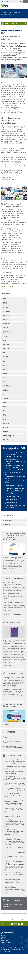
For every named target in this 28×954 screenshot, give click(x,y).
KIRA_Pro (5, 365)
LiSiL (4, 382)
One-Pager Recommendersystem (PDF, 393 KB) (14, 857)
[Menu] (25, 6)
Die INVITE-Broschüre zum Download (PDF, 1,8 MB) (13, 664)
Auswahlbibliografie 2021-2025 (11, 571)
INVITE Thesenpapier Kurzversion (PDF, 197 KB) (14, 736)
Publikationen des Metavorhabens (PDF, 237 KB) (14, 767)
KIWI (4, 369)
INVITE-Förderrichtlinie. (15, 614)
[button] (14, 23)
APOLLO (5, 303)
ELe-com (5, 319)
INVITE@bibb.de (8, 906)
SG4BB (4, 411)
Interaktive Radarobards (10, 287)
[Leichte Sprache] (7, 1)
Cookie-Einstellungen (6, 942)
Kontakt (3, 935)
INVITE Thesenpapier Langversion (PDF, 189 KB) (14, 741)
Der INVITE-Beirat (7, 520)
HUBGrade (5, 328)
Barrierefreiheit (5, 940)
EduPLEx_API (6, 315)
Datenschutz (4, 939)
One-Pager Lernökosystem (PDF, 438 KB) (14, 853)
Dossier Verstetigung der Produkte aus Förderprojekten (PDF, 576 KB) (14, 815)
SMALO (4, 415)
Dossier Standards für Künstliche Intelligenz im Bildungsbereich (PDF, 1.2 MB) (14, 810)
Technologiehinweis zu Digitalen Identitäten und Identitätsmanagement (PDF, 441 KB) (14, 874)
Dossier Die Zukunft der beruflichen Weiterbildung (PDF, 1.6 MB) (13, 772)
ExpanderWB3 (6, 324)
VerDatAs (5, 427)
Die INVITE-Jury (7, 525)
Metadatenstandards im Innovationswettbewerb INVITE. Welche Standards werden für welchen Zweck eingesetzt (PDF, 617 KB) (14, 832)
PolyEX (4, 402)
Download (6, 724)
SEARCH (5, 407)
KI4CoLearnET (6, 349)
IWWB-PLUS (6, 336)
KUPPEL (5, 373)
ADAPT (4, 299)
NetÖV (4, 394)
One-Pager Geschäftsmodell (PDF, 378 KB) (14, 848)
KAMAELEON (6, 344)
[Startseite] (4, 5)
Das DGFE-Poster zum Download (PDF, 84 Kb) (14, 696)
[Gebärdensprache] (2, 1)
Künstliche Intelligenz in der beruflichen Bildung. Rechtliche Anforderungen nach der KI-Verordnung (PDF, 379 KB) (14, 761)
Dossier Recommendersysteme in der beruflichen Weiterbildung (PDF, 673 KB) (14, 789)
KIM (4, 353)
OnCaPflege (6, 398)
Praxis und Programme (14, 12)
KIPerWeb (5, 357)
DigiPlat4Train (7, 311)
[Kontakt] (21, 1)
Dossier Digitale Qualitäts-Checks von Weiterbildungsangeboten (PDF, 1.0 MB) (14, 784)
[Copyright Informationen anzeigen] (26, 77)
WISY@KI (5, 440)
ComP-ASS (6, 307)
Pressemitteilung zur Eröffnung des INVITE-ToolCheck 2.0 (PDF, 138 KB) (13, 746)
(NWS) (17, 584)
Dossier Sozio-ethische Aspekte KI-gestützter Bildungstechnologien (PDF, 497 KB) (14, 795)
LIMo (4, 378)
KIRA (4, 361)
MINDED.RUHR (7, 386)
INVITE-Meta (6, 332)
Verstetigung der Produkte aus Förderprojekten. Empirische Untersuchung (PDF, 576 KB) (12, 881)
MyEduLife (6, 390)
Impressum (4, 937)
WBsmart (5, 431)
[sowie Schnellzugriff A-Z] (25, 1)
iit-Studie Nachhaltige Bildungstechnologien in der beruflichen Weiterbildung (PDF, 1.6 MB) (14, 778)
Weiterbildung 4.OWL (9, 436)
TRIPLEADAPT (6, 423)
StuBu (4, 419)
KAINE (4, 340)
